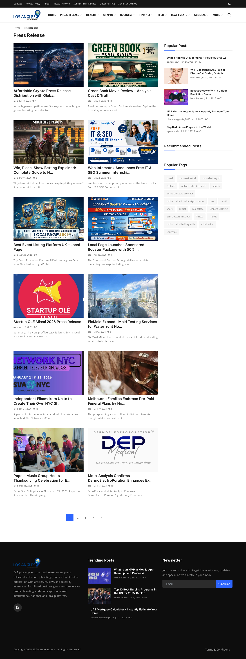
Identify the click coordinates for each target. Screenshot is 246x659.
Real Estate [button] (179, 15)
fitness (199, 216)
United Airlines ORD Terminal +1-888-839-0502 (196, 57)
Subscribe (224, 584)
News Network (62, 3)
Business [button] (126, 15)
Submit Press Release (84, 3)
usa (212, 201)
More (216, 15)
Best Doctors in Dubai (178, 216)
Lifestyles (171, 231)
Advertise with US (127, 3)
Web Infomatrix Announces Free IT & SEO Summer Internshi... (119, 170)
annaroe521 (173, 61)
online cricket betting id (193, 186)
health (224, 201)
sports (216, 186)
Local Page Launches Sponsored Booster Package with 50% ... (116, 247)
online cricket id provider (180, 193)
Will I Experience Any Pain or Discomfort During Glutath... (207, 71)
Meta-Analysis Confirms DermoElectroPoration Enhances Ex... (120, 478)
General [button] (200, 15)
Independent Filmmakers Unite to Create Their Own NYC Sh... (43, 401)
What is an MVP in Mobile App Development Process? (133, 571)
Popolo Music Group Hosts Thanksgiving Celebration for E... (42, 478)
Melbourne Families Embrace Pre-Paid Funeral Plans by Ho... (121, 401)
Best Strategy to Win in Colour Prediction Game (208, 92)
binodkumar (196, 98)
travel (170, 178)
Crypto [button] (108, 15)
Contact (18, 3)
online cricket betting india (181, 224)
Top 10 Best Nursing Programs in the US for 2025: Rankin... (135, 591)
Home (52, 15)
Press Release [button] (69, 15)
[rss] (18, 607)
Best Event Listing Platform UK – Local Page (47, 247)
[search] (229, 15)
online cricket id (187, 178)
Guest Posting (107, 3)
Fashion (171, 186)
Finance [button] (145, 15)
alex (16, 100)
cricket (182, 208)
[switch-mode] (229, 4)
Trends (213, 216)
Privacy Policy (33, 3)
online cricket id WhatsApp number (185, 201)
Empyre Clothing (219, 208)
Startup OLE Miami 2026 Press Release (47, 322)
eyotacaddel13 (174, 131)
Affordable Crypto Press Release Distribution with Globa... (42, 93)
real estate (197, 208)
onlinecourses (121, 597)
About (47, 3)
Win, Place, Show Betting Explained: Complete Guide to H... (45, 170)
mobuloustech (121, 577)
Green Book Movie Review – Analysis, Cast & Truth (120, 93)
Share (170, 208)
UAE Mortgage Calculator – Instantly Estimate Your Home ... (198, 113)
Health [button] (91, 15)
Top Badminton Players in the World (189, 127)
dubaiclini (195, 77)
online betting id (211, 178)
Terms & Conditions (217, 649)
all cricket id (207, 224)
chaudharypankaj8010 (178, 119)
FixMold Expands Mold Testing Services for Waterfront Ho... (122, 324)
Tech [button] (161, 15)
